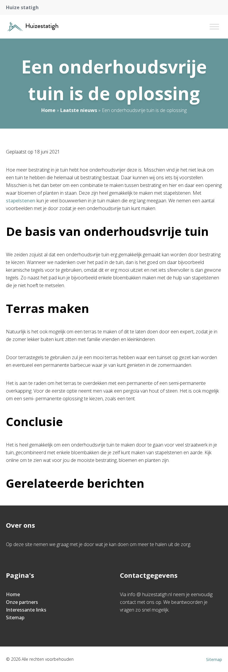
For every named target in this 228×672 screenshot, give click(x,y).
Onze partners (22, 602)
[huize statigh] (33, 27)
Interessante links (26, 610)
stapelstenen (20, 200)
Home (48, 110)
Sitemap (15, 617)
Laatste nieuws (78, 110)
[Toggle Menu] (214, 26)
